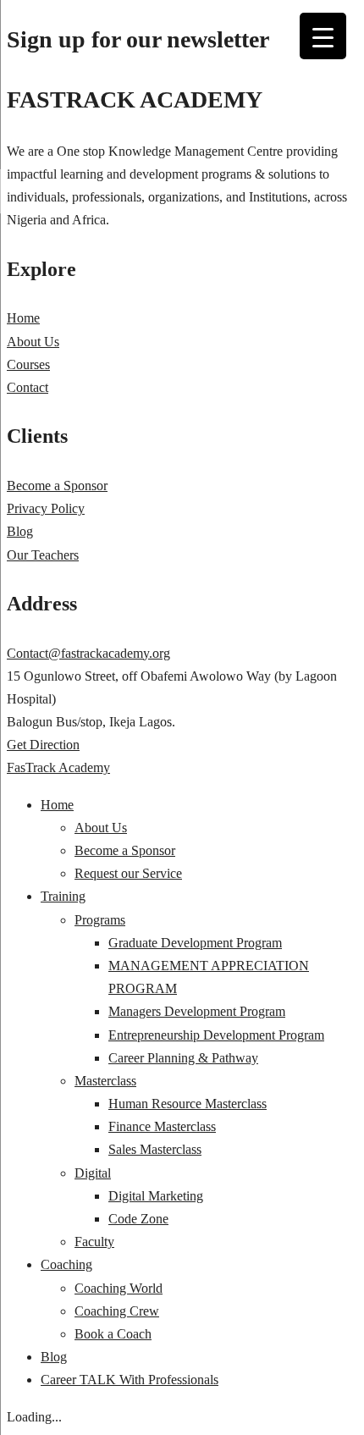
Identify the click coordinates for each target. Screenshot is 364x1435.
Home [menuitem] (57, 805)
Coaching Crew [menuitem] (116, 1311)
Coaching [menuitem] (66, 1264)
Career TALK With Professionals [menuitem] (129, 1379)
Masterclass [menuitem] (105, 1080)
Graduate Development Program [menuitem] (195, 943)
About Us (33, 341)
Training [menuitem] (63, 896)
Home (23, 318)
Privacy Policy (46, 508)
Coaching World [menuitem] (118, 1288)
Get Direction (43, 744)
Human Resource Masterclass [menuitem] (187, 1103)
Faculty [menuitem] (94, 1241)
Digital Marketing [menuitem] (155, 1196)
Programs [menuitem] (99, 920)
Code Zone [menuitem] (138, 1218)
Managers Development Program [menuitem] (196, 1011)
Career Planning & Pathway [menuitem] (183, 1058)
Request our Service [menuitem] (128, 873)
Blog (20, 531)
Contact (27, 387)
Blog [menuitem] (54, 1356)
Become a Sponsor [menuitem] (124, 850)
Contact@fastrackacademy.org (88, 653)
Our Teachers (43, 555)
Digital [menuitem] (92, 1173)
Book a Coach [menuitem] (113, 1334)
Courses (28, 364)
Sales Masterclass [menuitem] (154, 1149)
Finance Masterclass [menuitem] (162, 1126)
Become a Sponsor (57, 485)
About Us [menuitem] (100, 827)
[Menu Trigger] (323, 36)
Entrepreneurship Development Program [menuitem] (216, 1035)
